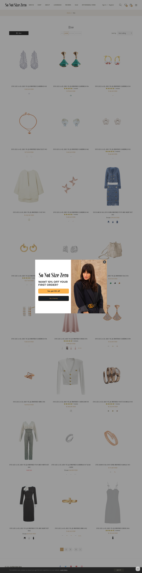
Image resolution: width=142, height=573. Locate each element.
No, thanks (53, 298)
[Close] (104, 262)
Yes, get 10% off (53, 291)
